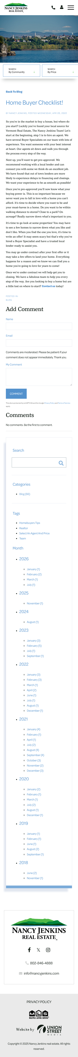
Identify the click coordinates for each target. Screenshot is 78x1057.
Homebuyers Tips (29, 523)
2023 (24, 630)
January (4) (33, 729)
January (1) (33, 569)
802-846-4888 (53, 7)
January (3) (34, 640)
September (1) (35, 656)
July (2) (31, 745)
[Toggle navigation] (71, 8)
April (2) (31, 690)
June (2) (32, 873)
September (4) (35, 755)
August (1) (33, 622)
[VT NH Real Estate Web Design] (39, 1030)
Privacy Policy (49, 403)
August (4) (33, 750)
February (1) (34, 734)
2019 (23, 823)
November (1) (35, 603)
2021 (23, 719)
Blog (9, 299)
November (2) (35, 765)
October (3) (34, 760)
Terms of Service (64, 403)
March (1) (32, 579)
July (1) (31, 585)
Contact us (48, 286)
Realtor (23, 528)
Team (22, 538)
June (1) (31, 695)
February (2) (34, 574)
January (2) (34, 789)
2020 (24, 779)
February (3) (34, 679)
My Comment (14, 364)
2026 (24, 558)
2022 (23, 664)
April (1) (31, 739)
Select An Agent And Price (34, 533)
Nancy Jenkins (18, 113)
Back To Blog (14, 92)
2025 (23, 593)
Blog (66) (24, 494)
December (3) (35, 770)
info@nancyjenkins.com (41, 973)
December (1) (35, 710)
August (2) (33, 849)
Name (9, 319)
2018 (23, 862)
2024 (24, 611)
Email (9, 335)
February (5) (34, 645)
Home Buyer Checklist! (34, 102)
